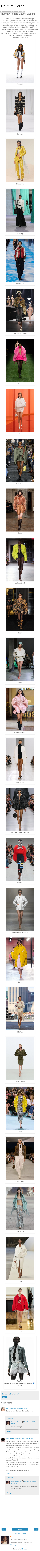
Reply (8, 1414)
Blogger (23, 1549)
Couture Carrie (12, 6)
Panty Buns (10, 1438)
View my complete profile (18, 1545)
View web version (20, 1533)
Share (4, 1397)
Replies (10, 1418)
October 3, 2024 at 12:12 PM (20, 1408)
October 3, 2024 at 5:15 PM (24, 1438)
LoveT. (8, 1408)
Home (20, 1529)
